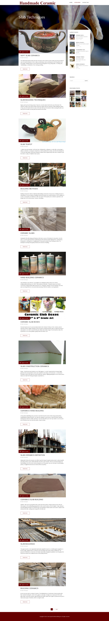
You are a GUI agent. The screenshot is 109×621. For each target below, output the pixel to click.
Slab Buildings (28, 544)
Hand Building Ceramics (32, 277)
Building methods (29, 189)
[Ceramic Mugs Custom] (83, 98)
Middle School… (80, 42)
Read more (25, 69)
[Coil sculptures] (72, 104)
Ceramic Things (80, 56)
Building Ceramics (29, 588)
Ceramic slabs (27, 233)
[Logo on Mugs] (72, 98)
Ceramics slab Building (32, 499)
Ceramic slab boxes (30, 322)
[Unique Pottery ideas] (72, 93)
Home (70, 2)
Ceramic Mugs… (80, 35)
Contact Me (85, 2)
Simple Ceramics (80, 64)
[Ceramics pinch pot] (83, 93)
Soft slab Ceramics (30, 55)
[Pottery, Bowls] (78, 98)
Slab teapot (26, 144)
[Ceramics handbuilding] (78, 104)
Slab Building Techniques (33, 100)
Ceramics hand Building (32, 411)
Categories (77, 2)
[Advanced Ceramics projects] (78, 93)
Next (57, 609)
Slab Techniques (25, 57)
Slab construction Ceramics (35, 366)
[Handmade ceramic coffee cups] (83, 104)
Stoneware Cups (80, 49)
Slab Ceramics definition (33, 455)
